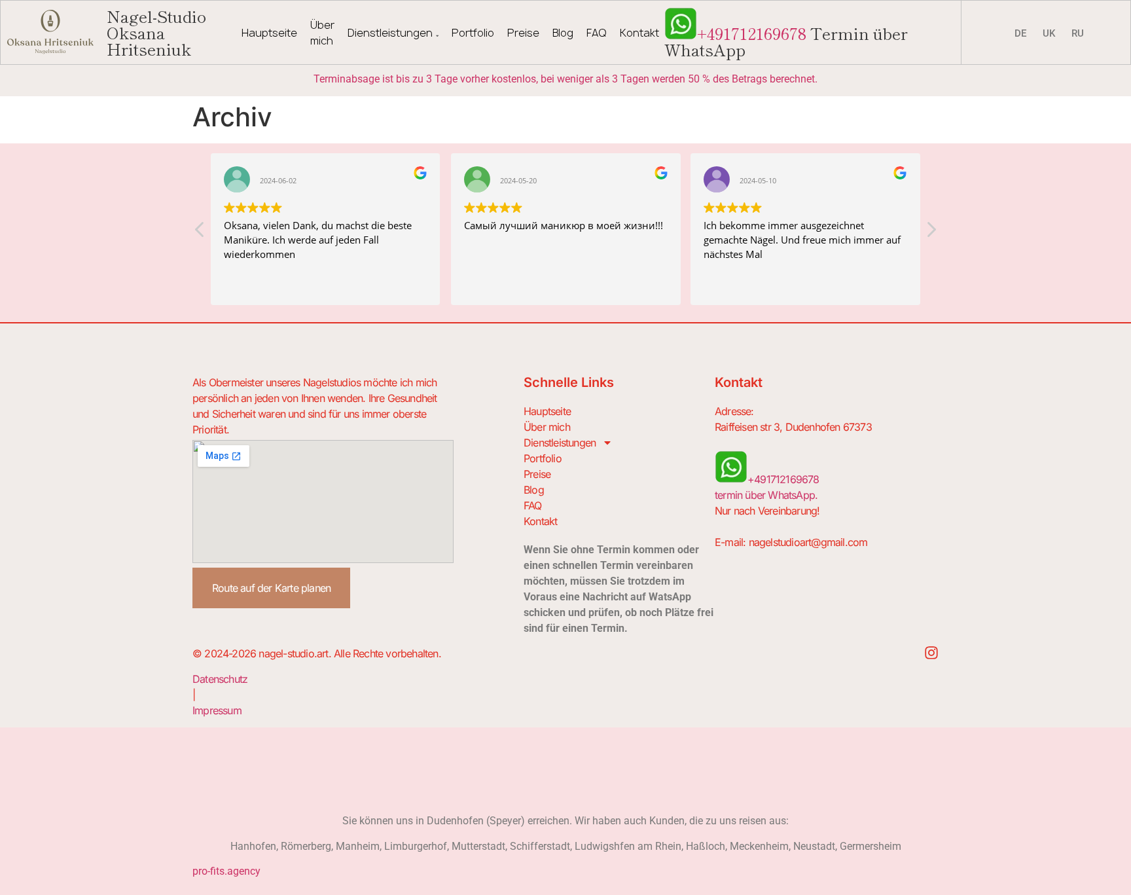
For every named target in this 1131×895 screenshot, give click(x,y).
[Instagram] (931, 653)
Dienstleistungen (390, 33)
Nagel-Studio (156, 32)
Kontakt (639, 33)
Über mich (322, 33)
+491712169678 (751, 33)
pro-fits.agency (226, 871)
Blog (562, 33)
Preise (523, 33)
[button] (930, 233)
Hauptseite (269, 33)
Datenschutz (219, 678)
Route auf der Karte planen (271, 587)
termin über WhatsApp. (766, 495)
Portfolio (473, 33)
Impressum (217, 710)
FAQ (596, 33)
